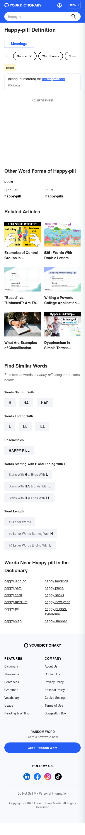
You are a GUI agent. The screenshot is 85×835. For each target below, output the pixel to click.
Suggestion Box (55, 713)
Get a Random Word (43, 748)
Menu (74, 5)
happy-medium (15, 601)
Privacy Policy (54, 682)
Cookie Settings (55, 697)
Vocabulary (12, 697)
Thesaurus (11, 674)
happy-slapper (56, 620)
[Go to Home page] (23, 5)
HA (26, 402)
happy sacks (54, 594)
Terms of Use (54, 705)
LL (25, 426)
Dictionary (11, 666)
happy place (54, 587)
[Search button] (73, 16)
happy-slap (13, 620)
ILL (42, 426)
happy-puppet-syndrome (56, 611)
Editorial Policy (55, 690)
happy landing (15, 580)
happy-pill (19, 450)
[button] (59, 5)
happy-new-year (57, 601)
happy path (13, 587)
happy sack (13, 594)
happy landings (56, 580)
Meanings (19, 43)
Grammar (11, 690)
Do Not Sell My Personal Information (42, 793)
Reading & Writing (16, 713)
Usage (8, 705)
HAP (45, 402)
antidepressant (53, 78)
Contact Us (52, 674)
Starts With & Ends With (28, 474)
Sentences (11, 682)
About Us (51, 666)
